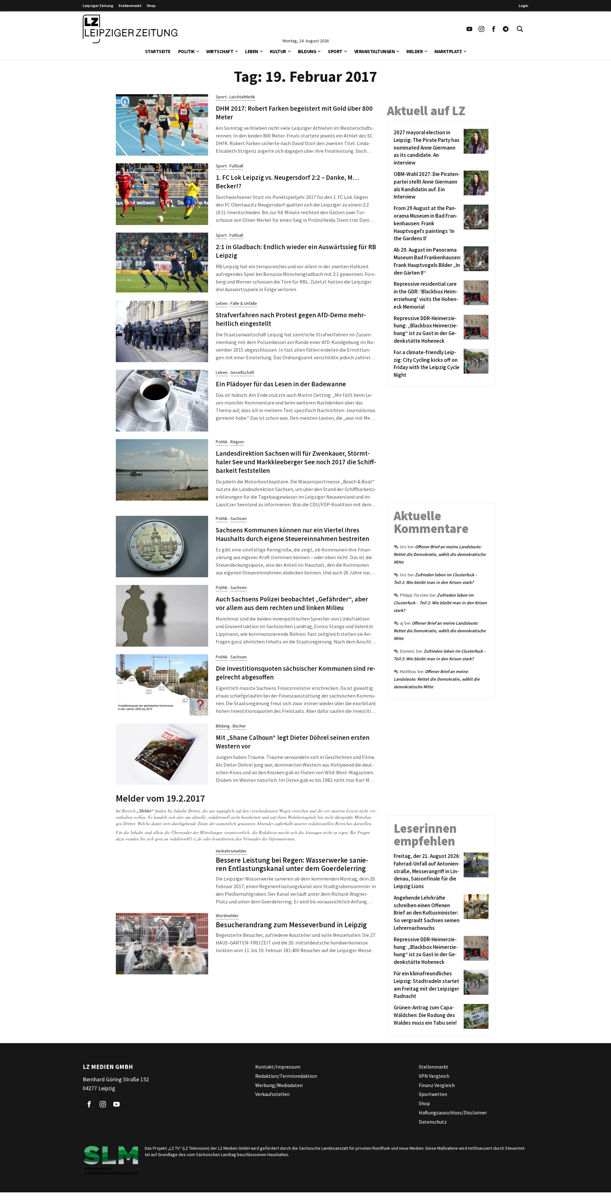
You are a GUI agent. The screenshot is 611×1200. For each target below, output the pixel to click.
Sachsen (238, 518)
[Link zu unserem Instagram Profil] (481, 29)
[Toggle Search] (520, 29)
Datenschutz (433, 1122)
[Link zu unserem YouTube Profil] (469, 29)
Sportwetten (433, 1094)
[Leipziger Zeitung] (130, 29)
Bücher (239, 726)
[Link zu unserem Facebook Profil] (494, 29)
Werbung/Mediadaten (279, 1085)
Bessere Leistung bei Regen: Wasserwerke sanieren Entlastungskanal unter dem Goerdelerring (292, 864)
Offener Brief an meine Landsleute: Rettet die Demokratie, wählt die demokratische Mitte (440, 554)
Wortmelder (227, 915)
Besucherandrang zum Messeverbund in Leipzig (291, 924)
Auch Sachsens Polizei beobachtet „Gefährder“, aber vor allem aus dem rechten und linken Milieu (292, 603)
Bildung (307, 51)
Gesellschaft (242, 372)
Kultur (278, 51)
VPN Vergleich (434, 1076)
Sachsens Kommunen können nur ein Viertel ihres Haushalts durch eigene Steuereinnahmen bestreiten (292, 534)
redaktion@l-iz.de (186, 839)
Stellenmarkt (130, 5)
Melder (414, 51)
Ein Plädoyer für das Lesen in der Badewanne (281, 384)
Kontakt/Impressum (277, 1066)
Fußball (236, 166)
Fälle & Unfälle (243, 303)
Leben (251, 51)
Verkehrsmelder (231, 851)
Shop (151, 5)
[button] (198, 50)
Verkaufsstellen (272, 1094)
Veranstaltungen (374, 51)
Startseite (158, 51)
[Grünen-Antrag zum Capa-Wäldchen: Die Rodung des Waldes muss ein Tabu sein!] (474, 1016)
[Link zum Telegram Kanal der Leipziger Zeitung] (506, 29)
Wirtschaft (219, 51)
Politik (186, 51)
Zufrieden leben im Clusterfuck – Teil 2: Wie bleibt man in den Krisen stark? (440, 602)
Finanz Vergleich (437, 1085)
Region (237, 442)
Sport (335, 51)
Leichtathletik (242, 97)
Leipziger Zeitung (98, 5)
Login (523, 5)
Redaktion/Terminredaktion (286, 1076)
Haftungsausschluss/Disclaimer (453, 1112)
